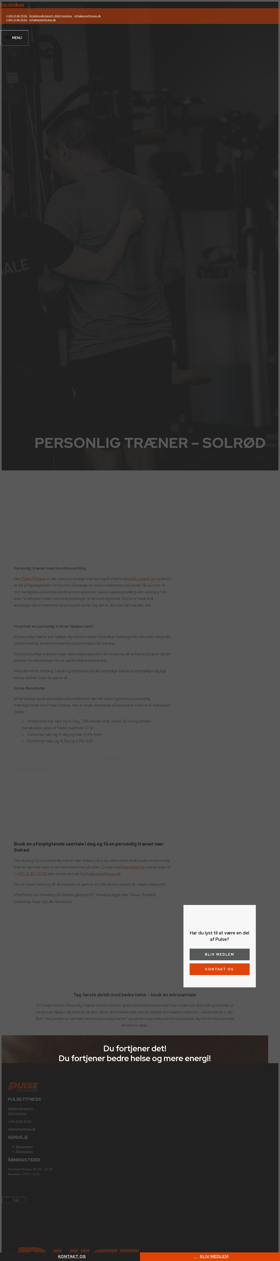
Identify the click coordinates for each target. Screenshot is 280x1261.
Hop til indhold (12, 4)
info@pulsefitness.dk (87, 16)
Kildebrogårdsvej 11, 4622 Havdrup (51, 16)
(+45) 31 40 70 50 (16, 16)
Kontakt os (219, 969)
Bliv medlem (219, 954)
